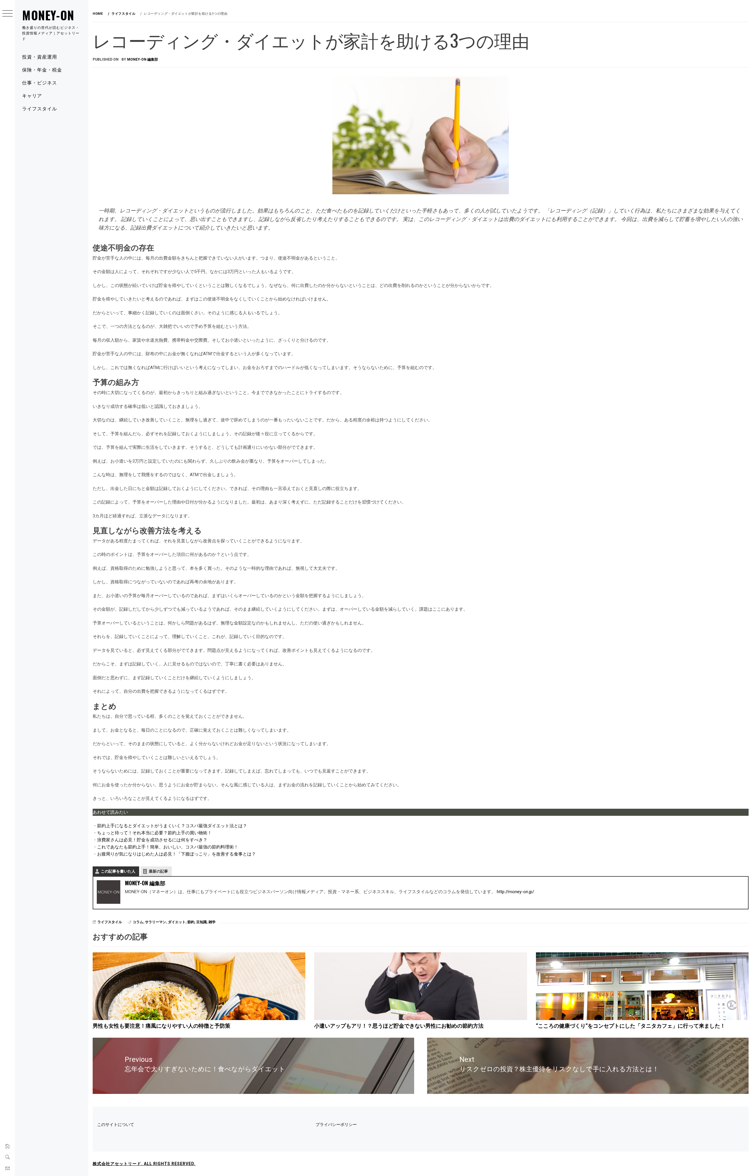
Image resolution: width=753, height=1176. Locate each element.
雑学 (212, 922)
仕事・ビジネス (39, 82)
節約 (190, 922)
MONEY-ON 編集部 (142, 59)
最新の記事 (158, 871)
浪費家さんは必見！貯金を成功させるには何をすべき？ (152, 840)
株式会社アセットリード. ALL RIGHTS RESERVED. (144, 1163)
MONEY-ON (48, 15)
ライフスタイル (39, 108)
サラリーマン (155, 922)
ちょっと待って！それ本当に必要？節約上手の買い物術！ (154, 833)
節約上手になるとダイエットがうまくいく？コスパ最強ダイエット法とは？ (172, 825)
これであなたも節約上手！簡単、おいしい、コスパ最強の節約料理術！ (167, 847)
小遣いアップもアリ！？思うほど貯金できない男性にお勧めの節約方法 (399, 1026)
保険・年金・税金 (42, 69)
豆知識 (201, 922)
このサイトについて (115, 1124)
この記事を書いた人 (118, 871)
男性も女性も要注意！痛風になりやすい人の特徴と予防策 (161, 1026)
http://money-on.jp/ (515, 891)
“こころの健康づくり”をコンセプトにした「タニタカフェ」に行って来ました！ (630, 1026)
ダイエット (177, 922)
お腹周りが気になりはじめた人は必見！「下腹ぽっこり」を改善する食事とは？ (176, 854)
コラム (138, 922)
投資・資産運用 (39, 56)
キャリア (32, 95)
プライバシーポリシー (336, 1124)
